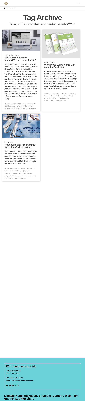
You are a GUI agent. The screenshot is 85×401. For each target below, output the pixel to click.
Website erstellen (64, 98)
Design (6, 103)
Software (47, 96)
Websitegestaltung (60, 100)
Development (14, 168)
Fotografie (23, 168)
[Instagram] (18, 385)
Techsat (32, 176)
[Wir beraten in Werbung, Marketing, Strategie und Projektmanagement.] (6, 3)
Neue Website (71, 93)
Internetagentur (30, 103)
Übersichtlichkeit (62, 96)
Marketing (7, 173)
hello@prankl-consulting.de (22, 380)
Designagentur (14, 103)
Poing (6, 176)
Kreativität (56, 93)
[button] (78, 3)
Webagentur (8, 108)
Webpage (22, 178)
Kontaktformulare (17, 171)
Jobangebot (11, 106)
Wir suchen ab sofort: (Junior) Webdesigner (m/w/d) (20, 58)
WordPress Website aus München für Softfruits (60, 65)
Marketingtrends (17, 173)
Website (23, 108)
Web (31, 106)
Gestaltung (30, 168)
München (63, 93)
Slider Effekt (24, 176)
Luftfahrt (26, 171)
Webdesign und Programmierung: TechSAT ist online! (20, 145)
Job (5, 106)
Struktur (53, 96)
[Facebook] (7, 385)
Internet (22, 103)
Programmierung (14, 176)
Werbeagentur (32, 108)
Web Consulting (13, 178)
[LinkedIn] (13, 385)
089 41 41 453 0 (16, 378)
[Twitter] (10, 385)
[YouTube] (15, 385)
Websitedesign (48, 100)
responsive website (22, 106)
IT (50, 93)
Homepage (7, 171)
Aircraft (6, 168)
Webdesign (16, 108)
